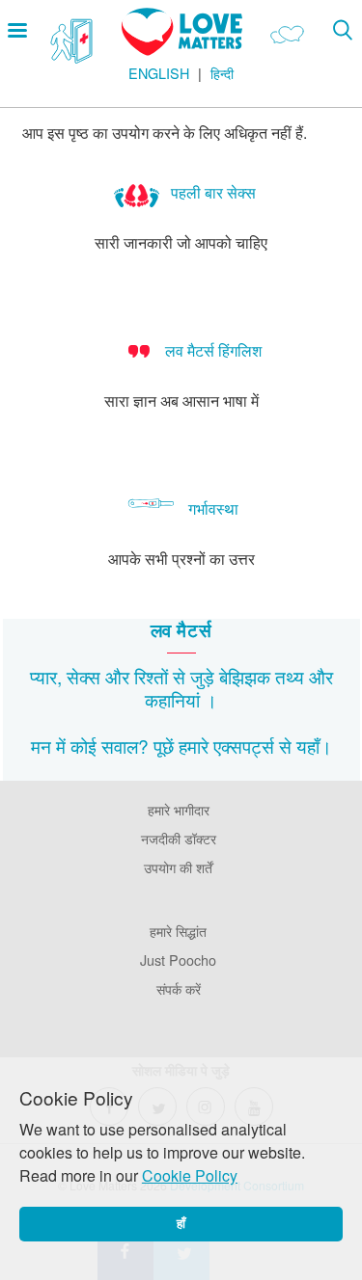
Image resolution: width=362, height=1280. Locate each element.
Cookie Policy (189, 1175)
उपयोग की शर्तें (178, 867)
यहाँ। (314, 746)
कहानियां (172, 699)
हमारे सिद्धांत (178, 930)
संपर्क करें (178, 988)
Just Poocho (178, 959)
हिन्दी (222, 73)
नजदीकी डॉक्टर (178, 838)
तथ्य (289, 676)
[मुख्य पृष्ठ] (182, 50)
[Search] (342, 29)
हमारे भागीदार (178, 809)
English (158, 73)
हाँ (181, 1223)
